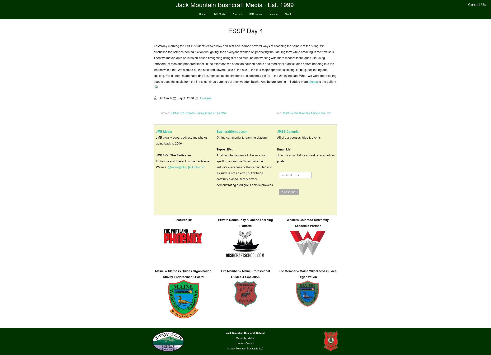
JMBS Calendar (288, 131)
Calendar (273, 14)
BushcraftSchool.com (232, 131)
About (287, 14)
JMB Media (219, 14)
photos (313, 81)
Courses (206, 98)
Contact (250, 343)
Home (202, 14)
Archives (238, 14)
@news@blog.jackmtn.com (186, 167)
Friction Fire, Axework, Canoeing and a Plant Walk (199, 113)
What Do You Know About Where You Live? (307, 113)
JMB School (255, 14)
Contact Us (477, 4)
